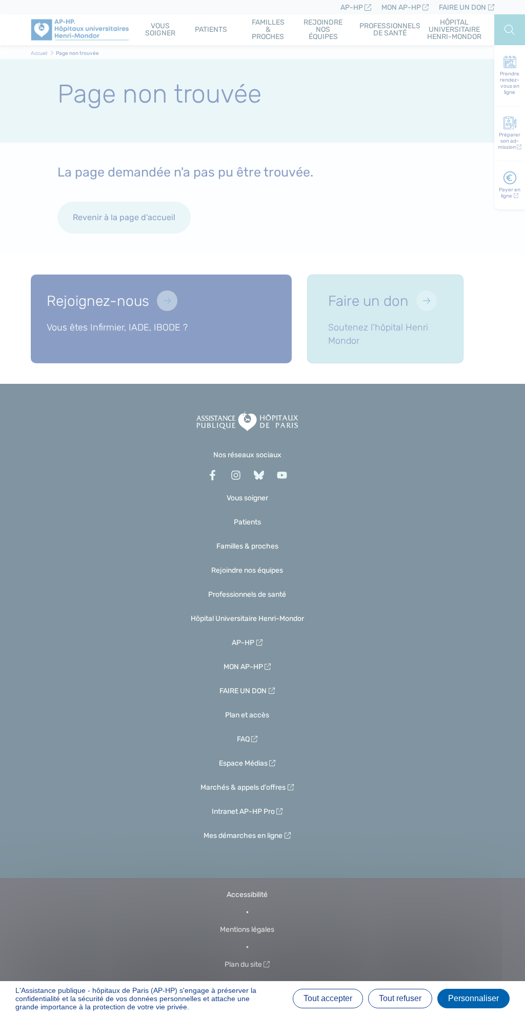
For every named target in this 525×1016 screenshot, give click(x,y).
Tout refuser (400, 998)
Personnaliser (473, 998)
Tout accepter (328, 998)
